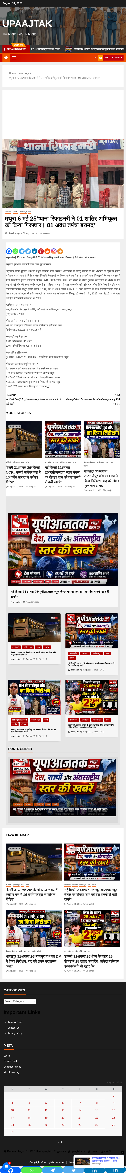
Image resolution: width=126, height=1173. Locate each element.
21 (79, 1117)
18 (29, 1117)
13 (63, 1110)
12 (46, 1110)
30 (113, 1124)
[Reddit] (47, 248)
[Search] (95, 58)
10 (12, 1110)
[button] (14, 58)
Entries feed (10, 1061)
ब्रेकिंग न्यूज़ (23, 212)
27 (63, 1124)
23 (113, 1117)
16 (113, 1110)
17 (12, 1117)
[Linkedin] (34, 248)
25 (29, 1124)
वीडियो (85, 466)
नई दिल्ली (8, 462)
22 (96, 1117)
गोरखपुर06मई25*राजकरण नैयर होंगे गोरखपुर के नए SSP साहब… (93, 399)
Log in (7, 1055)
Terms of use (15, 1022)
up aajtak (31, 487)
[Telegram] (22, 248)
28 (79, 1124)
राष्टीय (27, 462)
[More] (60, 248)
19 (46, 1117)
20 (63, 1117)
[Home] (6, 58)
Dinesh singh (14, 233)
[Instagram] (54, 248)
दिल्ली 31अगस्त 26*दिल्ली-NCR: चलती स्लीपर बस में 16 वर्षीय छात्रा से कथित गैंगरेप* (32, 895)
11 (29, 1110)
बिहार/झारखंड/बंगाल (89, 462)
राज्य (29, 212)
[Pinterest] (41, 248)
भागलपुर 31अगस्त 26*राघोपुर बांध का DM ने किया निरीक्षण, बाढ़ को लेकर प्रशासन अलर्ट (60, 809)
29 (96, 1124)
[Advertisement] (63, 115)
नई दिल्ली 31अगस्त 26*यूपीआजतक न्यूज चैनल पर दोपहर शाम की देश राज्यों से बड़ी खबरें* (76, 49)
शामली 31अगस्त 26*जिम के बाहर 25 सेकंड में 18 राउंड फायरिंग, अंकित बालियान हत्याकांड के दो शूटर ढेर (91, 961)
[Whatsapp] (15, 248)
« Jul (60, 1142)
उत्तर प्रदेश (8, 212)
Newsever (73, 1162)
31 (12, 1132)
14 (79, 1110)
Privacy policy (15, 1033)
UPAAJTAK (27, 23)
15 (96, 1110)
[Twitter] (28, 248)
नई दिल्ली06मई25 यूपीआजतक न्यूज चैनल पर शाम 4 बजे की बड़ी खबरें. (34, 399)
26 (46, 1124)
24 (12, 1124)
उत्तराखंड (15, 212)
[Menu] (14, 58)
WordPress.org (11, 1072)
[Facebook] (9, 248)
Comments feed (12, 1066)
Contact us (14, 1027)
